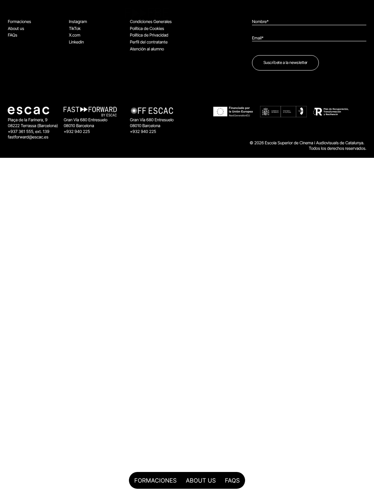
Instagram (78, 21)
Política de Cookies (147, 28)
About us (201, 480)
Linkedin (76, 42)
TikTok (74, 28)
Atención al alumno (147, 49)
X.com (74, 35)
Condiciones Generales (151, 21)
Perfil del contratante (149, 42)
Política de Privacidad (149, 35)
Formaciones (155, 480)
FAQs (232, 480)
